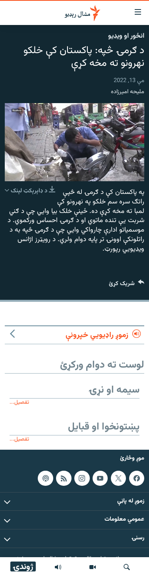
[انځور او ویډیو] (92, 567)
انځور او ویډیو (126, 36)
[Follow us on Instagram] (81, 478)
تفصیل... (19, 402)
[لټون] (127, 567)
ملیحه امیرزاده (127, 91)
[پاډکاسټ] (45, 478)
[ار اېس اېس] (63, 478)
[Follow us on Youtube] (100, 478)
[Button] (126, 285)
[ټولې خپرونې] (58, 567)
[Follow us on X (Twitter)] (118, 478)
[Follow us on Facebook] (136, 478)
